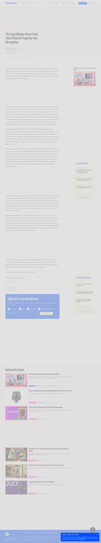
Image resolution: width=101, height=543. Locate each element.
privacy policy (81, 538)
